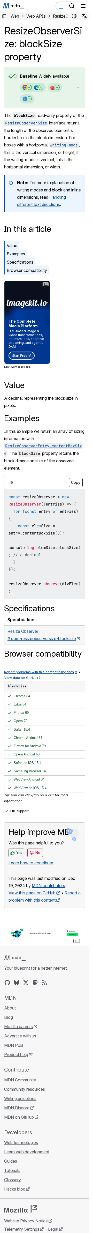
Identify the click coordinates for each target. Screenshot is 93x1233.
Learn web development (26, 1151)
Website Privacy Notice (26, 1220)
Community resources (24, 1089)
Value (12, 245)
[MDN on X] (26, 982)
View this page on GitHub (32, 892)
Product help (16, 1054)
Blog (8, 1017)
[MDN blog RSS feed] (44, 982)
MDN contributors (48, 885)
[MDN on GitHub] (7, 982)
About (10, 1008)
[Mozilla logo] (20, 1209)
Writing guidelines (20, 1098)
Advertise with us (20, 1035)
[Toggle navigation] (83, 6)
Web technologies (21, 1142)
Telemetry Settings (21, 1229)
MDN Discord (16, 1107)
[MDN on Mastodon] (35, 982)
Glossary (12, 1179)
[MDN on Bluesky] (16, 982)
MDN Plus (13, 1045)
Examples (16, 253)
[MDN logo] (15, 958)
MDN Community (20, 1079)
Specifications (20, 262)
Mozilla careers (18, 1026)
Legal (53, 1229)
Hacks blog (14, 1189)
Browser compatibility (27, 270)
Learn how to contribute (31, 862)
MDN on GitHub (19, 1117)
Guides (10, 1161)
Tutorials (12, 1170)
